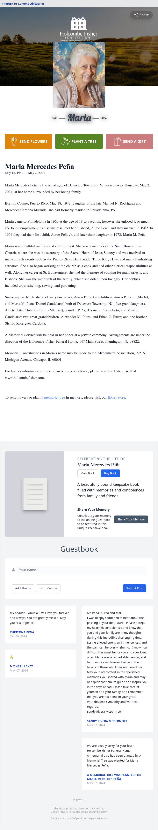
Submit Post (134, 588)
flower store (116, 397)
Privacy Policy (67, 812)
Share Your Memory (131, 519)
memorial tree (54, 397)
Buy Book (110, 473)
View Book (88, 473)
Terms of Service (90, 812)
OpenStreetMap (83, 818)
